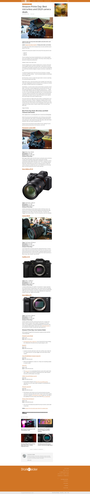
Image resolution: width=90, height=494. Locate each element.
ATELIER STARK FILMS (63, 473)
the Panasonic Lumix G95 (37, 395)
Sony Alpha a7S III (27, 169)
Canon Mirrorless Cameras (31, 412)
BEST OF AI (66, 470)
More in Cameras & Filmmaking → (37, 449)
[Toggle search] (68, 1)
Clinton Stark (31, 454)
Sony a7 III (24, 365)
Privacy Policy (62, 492)
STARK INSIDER (65, 483)
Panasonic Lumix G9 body (27, 335)
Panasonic (37, 412)
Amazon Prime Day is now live (31, 44)
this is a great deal (46, 396)
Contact (65, 492)
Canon (26, 412)
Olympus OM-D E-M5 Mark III (28, 398)
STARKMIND (66, 485)
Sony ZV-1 (24, 345)
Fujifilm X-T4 (26, 257)
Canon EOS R (26, 216)
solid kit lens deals (45, 325)
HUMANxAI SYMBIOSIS (63, 475)
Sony (46, 412)
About (68, 492)
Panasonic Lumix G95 (26, 386)
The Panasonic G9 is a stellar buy (30, 341)
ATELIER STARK (65, 487)
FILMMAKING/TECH (64, 472)
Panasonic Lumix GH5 (28, 128)
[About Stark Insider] (61, 10)
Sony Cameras (24, 413)
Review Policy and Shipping (55, 492)
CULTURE (66, 468)
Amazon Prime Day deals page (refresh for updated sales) (36, 408)
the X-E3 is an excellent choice (42, 381)
